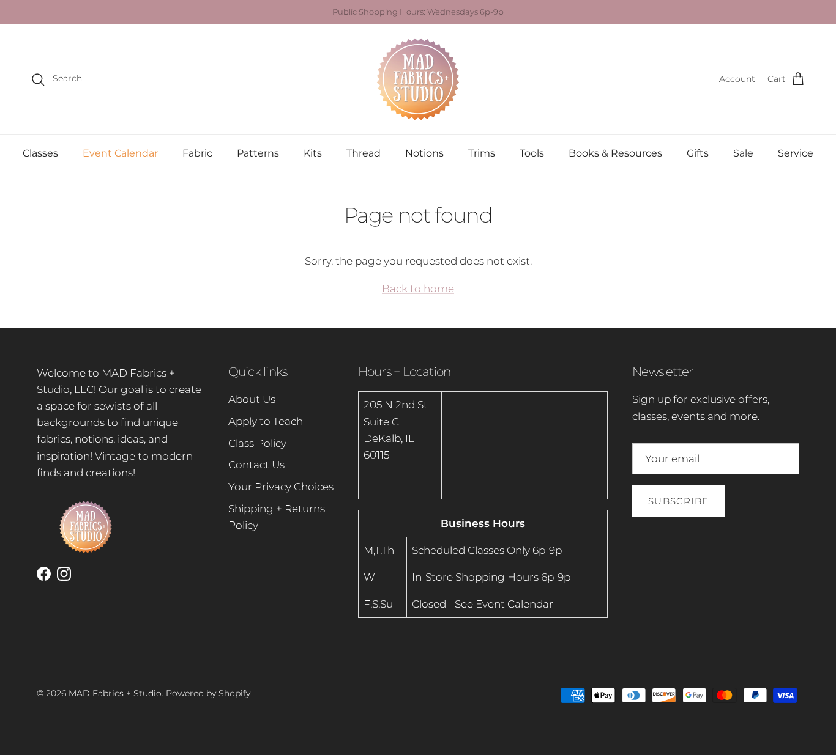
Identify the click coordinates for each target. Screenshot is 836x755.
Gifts (698, 153)
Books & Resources (615, 153)
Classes (40, 153)
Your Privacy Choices (281, 487)
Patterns (258, 153)
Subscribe (678, 501)
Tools (532, 153)
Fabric (197, 153)
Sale (743, 153)
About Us (251, 399)
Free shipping (379, 16)
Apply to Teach (265, 421)
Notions (424, 153)
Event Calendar (120, 153)
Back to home (418, 288)
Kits (313, 153)
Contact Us (256, 465)
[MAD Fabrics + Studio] (418, 79)
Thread (363, 153)
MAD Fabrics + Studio (115, 693)
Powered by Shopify (208, 693)
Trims (481, 153)
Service (795, 153)
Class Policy (257, 443)
